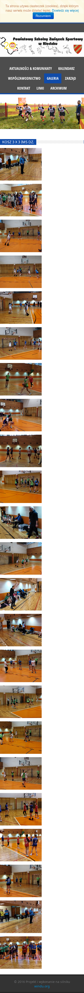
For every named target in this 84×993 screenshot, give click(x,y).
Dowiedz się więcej (65, 10)
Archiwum (58, 88)
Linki (40, 88)
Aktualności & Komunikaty (30, 68)
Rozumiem (43, 15)
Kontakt (23, 88)
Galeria (53, 78)
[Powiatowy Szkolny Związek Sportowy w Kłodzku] (42, 45)
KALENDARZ (66, 68)
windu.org (42, 986)
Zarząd (70, 78)
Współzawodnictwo (24, 78)
